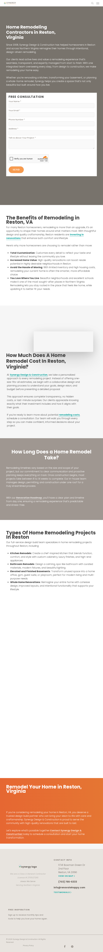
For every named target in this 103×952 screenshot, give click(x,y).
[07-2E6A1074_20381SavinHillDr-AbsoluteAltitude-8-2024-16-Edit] (28, 652)
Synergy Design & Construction (28, 374)
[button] (97, 3)
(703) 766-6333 (67, 881)
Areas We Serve (27, 881)
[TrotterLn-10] (28, 751)
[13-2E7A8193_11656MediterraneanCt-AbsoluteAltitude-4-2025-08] (28, 686)
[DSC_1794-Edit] (76, 686)
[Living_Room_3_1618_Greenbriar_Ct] (28, 718)
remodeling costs (69, 414)
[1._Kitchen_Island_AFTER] (28, 620)
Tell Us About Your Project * (22, 137)
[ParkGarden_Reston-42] (76, 718)
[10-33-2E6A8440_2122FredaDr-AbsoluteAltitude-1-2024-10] (76, 653)
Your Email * (14, 110)
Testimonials (62, 892)
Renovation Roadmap (29, 497)
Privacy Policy (28, 945)
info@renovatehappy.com (69, 887)
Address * (13, 128)
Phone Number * (17, 119)
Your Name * (15, 101)
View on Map (65, 876)
